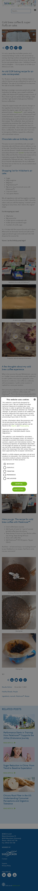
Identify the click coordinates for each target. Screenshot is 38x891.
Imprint (13, 426)
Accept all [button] (19, 484)
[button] (19, 489)
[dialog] (19, 445)
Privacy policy (24, 426)
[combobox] (35, 399)
